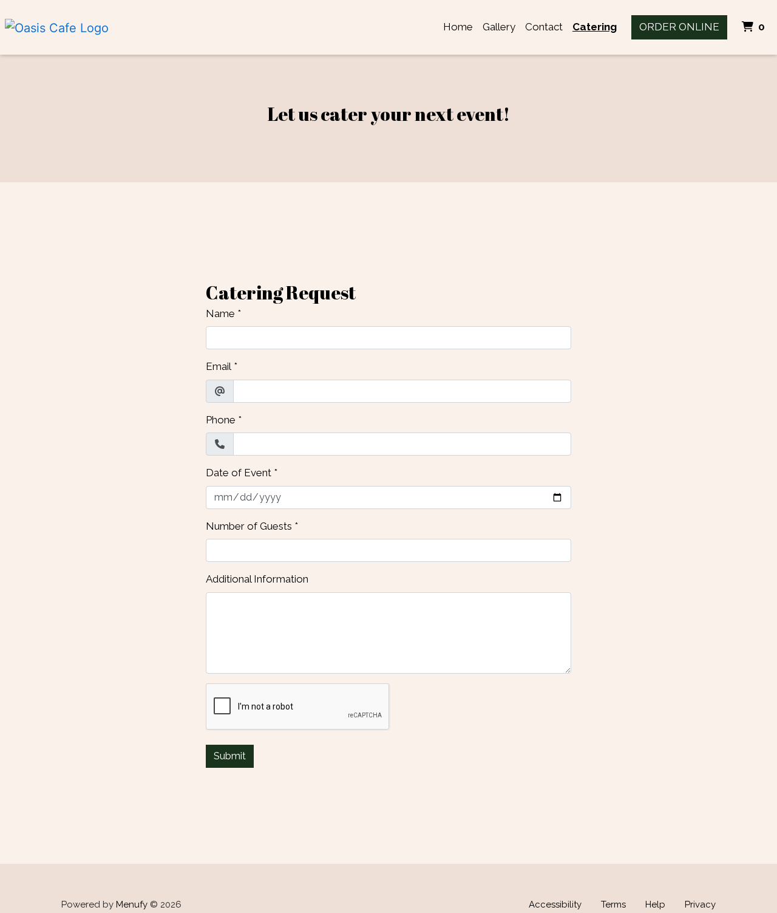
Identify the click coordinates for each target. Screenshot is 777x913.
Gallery (499, 27)
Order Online (679, 27)
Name (220, 313)
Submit (230, 756)
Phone (221, 420)
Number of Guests (249, 526)
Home (458, 27)
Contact (544, 27)
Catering (594, 27)
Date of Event (238, 473)
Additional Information (257, 579)
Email (218, 366)
